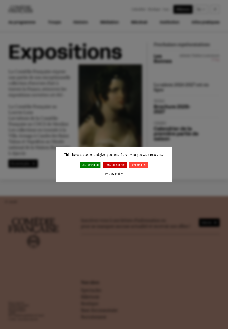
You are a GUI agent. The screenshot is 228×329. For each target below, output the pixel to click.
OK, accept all (90, 165)
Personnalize (138, 165)
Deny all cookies (114, 165)
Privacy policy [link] (114, 174)
